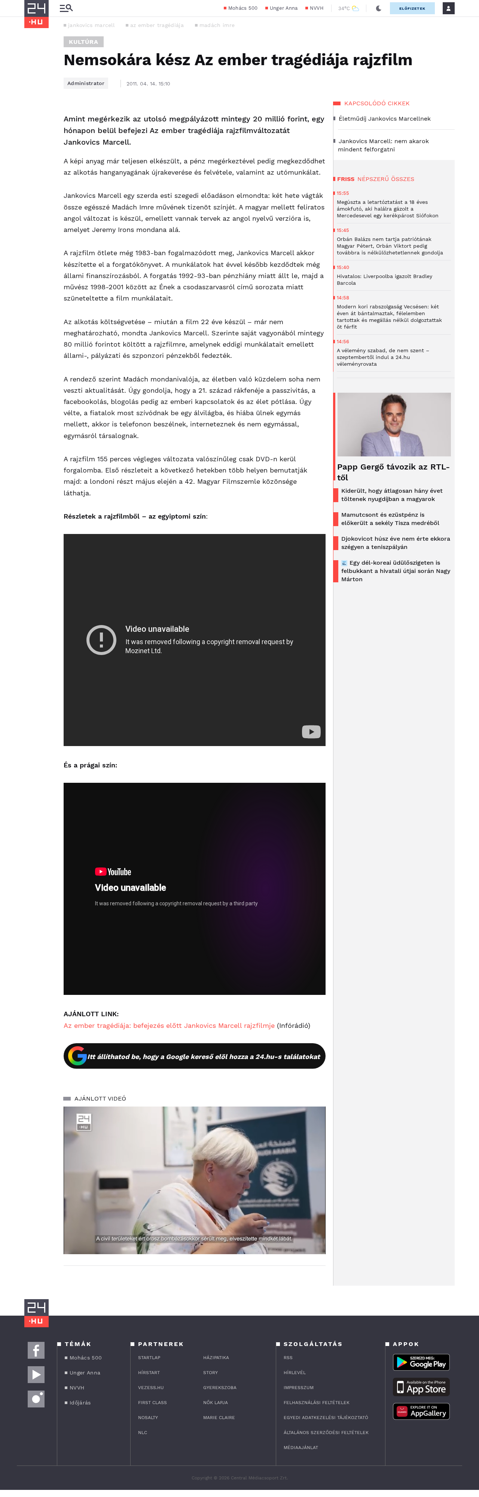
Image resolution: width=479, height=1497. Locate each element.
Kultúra (83, 41)
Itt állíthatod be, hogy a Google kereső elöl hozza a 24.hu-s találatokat (203, 1056)
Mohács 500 (243, 8)
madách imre (217, 25)
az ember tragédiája (157, 25)
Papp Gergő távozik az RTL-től (393, 472)
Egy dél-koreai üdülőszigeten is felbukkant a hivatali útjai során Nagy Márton (395, 571)
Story (210, 1372)
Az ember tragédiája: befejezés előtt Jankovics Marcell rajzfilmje (169, 1025)
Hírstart (149, 1372)
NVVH (317, 8)
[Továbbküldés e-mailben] (32, 141)
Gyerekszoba (220, 1387)
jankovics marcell (91, 25)
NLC (142, 1432)
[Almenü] (66, 8)
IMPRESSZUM (299, 1387)
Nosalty (148, 1417)
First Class (152, 1402)
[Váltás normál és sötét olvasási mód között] (378, 8)
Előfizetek (412, 8)
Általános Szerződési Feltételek (326, 1432)
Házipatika (216, 1357)
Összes (402, 178)
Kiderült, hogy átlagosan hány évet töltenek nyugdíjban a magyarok (392, 494)
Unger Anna (284, 8)
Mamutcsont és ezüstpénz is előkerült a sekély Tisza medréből (390, 518)
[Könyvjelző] (32, 164)
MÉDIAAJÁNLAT (301, 1447)
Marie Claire (219, 1417)
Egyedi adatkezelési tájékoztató (326, 1417)
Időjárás (80, 1403)
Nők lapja (215, 1402)
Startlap (149, 1357)
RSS (288, 1357)
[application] (195, 1180)
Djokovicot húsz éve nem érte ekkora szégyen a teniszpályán (395, 542)
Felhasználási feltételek (317, 1402)
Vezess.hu (151, 1387)
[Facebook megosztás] (32, 121)
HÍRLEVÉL (295, 1372)
